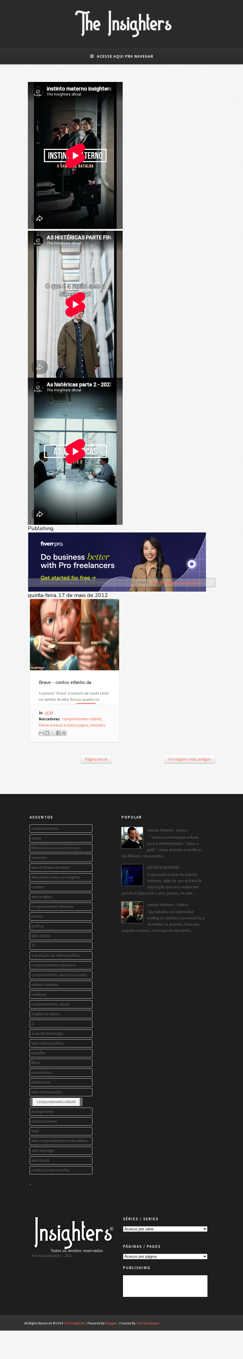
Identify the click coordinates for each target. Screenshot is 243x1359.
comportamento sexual (50, 1004)
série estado (40, 935)
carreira (37, 887)
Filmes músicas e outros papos (63, 725)
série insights (41, 896)
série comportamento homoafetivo (59, 1140)
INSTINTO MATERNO (163, 867)
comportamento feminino (52, 906)
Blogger (111, 1323)
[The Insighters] (121, 37)
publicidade (40, 1082)
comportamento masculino (53, 965)
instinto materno (44, 984)
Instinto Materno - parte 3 (167, 830)
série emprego (42, 1150)
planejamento (42, 1111)
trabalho (38, 1052)
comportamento (44, 828)
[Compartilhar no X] (53, 733)
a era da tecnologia (47, 1033)
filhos (35, 1062)
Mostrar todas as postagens (177, 582)
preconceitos (41, 1072)
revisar (36, 838)
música (37, 916)
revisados (97, 725)
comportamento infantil (81, 719)
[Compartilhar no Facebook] (58, 733)
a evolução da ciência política (55, 955)
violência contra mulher (50, 1170)
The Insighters (74, 1323)
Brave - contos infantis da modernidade (65, 685)
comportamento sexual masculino (59, 974)
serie (35, 1131)
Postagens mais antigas (190, 759)
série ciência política (47, 1043)
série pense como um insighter (55, 877)
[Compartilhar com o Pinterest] (64, 733)
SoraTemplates (147, 1323)
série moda (40, 1160)
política (37, 926)
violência (38, 994)
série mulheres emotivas (50, 867)
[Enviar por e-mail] (41, 733)
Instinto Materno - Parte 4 (167, 904)
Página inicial (96, 759)
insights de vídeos (45, 1013)
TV (33, 945)
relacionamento (44, 1121)
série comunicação (46, 1092)
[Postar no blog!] (47, 733)
